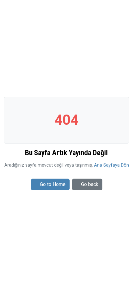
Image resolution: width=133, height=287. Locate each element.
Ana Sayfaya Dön (111, 165)
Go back (89, 184)
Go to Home (53, 184)
